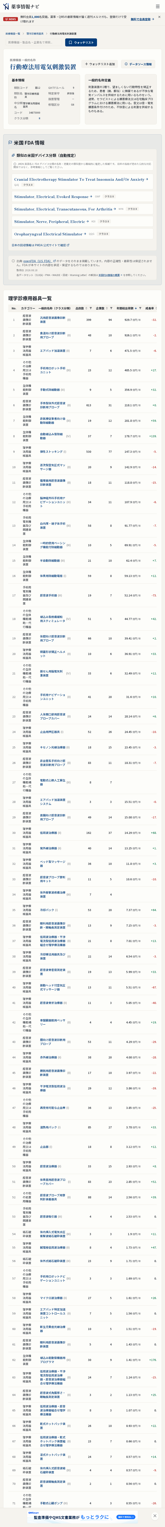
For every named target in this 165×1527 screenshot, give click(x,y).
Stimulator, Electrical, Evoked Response (51, 196)
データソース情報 (140, 64)
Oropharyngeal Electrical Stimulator (48, 233)
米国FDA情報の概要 (109, 275)
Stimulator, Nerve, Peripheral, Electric (49, 221)
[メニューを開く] (158, 6)
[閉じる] (155, 1516)
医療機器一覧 (13, 33)
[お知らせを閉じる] (159, 16)
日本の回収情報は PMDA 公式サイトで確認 (39, 245)
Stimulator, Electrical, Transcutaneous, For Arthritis (63, 208)
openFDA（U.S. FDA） (37, 261)
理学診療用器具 (35, 33)
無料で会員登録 (141, 19)
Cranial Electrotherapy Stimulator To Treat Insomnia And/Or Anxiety (79, 179)
